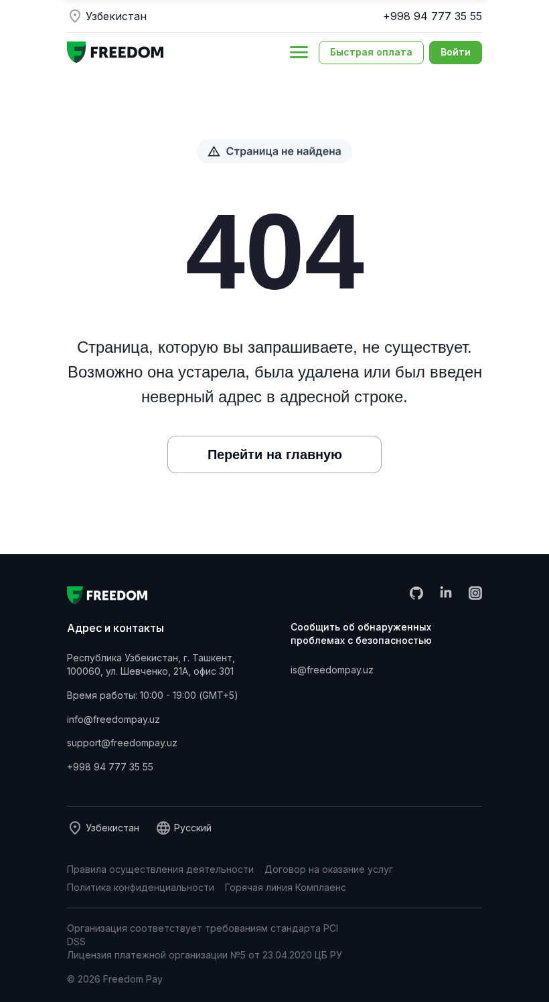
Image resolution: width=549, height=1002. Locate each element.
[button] (299, 52)
